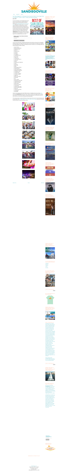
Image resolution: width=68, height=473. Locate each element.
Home (29, 182)
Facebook (46, 264)
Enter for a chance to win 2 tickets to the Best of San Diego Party (21, 36)
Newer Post (14, 182)
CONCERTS (17, 14)
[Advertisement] (50, 229)
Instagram (46, 263)
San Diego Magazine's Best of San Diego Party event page (27, 99)
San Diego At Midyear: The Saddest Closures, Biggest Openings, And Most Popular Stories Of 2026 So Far (50, 57)
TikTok (46, 266)
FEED (14, 14)
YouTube (46, 267)
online (41, 93)
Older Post (42, 182)
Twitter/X (46, 265)
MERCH (22, 14)
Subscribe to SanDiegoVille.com (48, 436)
